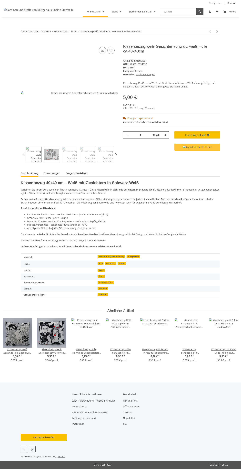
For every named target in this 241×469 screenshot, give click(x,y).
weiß (101, 263)
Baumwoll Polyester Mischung (111, 256)
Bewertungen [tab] (52, 173)
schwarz (121, 263)
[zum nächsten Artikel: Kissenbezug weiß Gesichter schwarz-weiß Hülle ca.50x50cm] (217, 31)
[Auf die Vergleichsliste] (102, 50)
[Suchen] (199, 11)
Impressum (78, 423)
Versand (149, 108)
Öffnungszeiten (131, 406)
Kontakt (231, 3)
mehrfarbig (110, 263)
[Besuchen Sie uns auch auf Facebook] (24, 449)
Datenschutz (79, 406)
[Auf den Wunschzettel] (111, 50)
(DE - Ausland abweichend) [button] (155, 121)
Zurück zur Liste (30, 31)
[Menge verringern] (127, 135)
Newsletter (129, 418)
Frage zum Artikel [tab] (76, 173)
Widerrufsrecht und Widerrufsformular (93, 400)
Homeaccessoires (106, 282)
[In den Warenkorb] (23, 42)
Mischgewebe (133, 256)
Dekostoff (103, 288)
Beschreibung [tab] (29, 173)
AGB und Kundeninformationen (89, 412)
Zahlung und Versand (84, 418)
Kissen (138, 71)
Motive (101, 270)
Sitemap (127, 412)
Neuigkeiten (215, 3)
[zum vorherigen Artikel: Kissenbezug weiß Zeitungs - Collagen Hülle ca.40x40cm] (210, 31)
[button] (209, 11)
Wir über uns (130, 400)
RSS (125, 423)
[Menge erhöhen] (165, 135)
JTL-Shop (224, 464)
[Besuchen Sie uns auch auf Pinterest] (32, 449)
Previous (23, 154)
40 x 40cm (103, 294)
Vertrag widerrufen (43, 437)
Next (116, 154)
